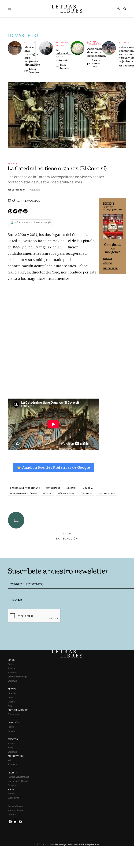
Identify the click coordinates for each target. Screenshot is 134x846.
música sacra (66, 493)
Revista (12, 163)
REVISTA (12, 772)
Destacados (13, 785)
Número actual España (18, 781)
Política (29, 42)
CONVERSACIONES (18, 710)
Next (122, 236)
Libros (10, 697)
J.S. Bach (71, 488)
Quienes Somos (15, 806)
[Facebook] (10, 211)
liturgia (88, 488)
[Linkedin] (20, 211)
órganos (86, 493)
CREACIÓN (13, 722)
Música (47, 493)
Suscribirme (13, 797)
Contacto (12, 814)
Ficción (11, 730)
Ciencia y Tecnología (94, 43)
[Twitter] (15, 211)
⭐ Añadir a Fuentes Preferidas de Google (53, 467)
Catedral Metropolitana (25, 488)
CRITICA (12, 689)
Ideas (10, 747)
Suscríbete (110, 268)
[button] (11, 9)
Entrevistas (13, 714)
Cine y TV (12, 693)
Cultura (11, 664)
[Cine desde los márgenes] (113, 228)
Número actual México (18, 776)
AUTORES (93, 552)
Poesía (11, 726)
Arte (10, 705)
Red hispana (63, 42)
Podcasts (12, 764)
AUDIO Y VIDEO (16, 756)
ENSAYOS (13, 739)
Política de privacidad (89, 844)
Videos (11, 760)
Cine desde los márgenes (112, 248)
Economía (12, 672)
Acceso (11, 793)
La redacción (67, 538)
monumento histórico (23, 493)
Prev (103, 236)
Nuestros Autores (16, 810)
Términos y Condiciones (66, 844)
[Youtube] (20, 821)
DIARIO (12, 660)
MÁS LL (12, 789)
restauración (106, 493)
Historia (11, 743)
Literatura (12, 680)
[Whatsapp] (25, 211)
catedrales (53, 488)
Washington (63, 45)
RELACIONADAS (34, 552)
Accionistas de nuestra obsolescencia (96, 52)
